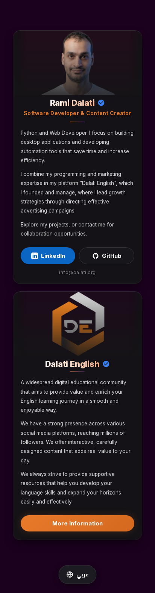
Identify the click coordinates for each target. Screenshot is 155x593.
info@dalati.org (77, 272)
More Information (77, 523)
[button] (78, 574)
